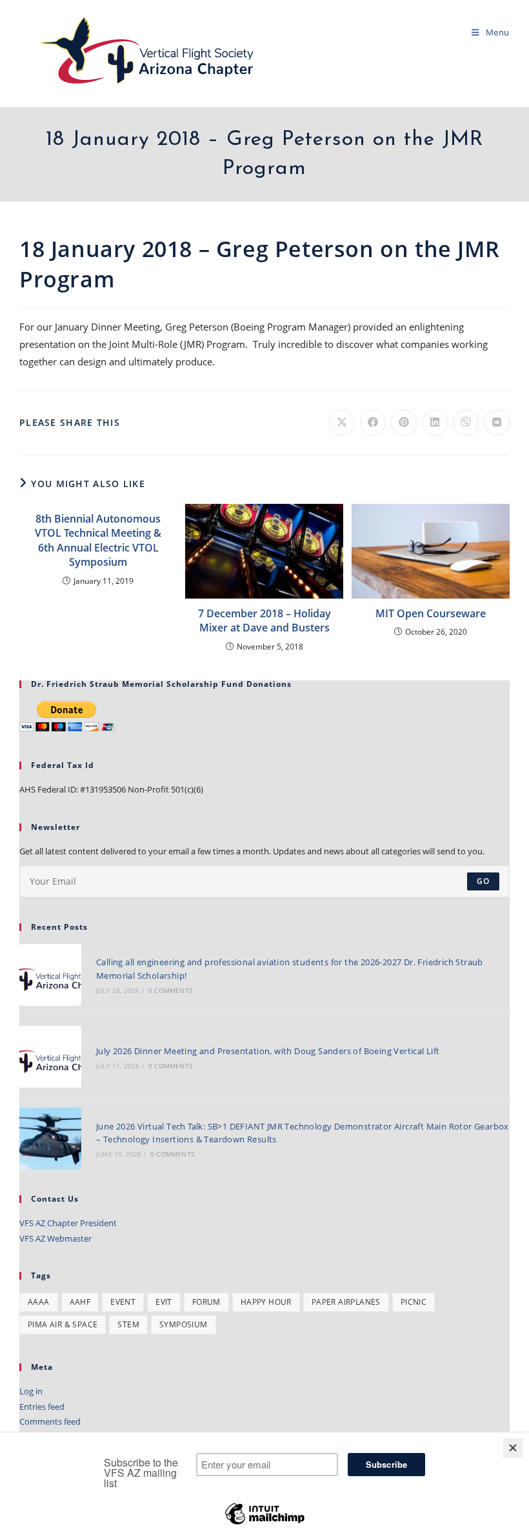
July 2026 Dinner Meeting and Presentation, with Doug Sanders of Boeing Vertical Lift (268, 1051)
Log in (31, 1391)
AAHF (80, 1301)
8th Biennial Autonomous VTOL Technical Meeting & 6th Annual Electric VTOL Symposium (98, 540)
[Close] (513, 1447)
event (122, 1301)
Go (483, 881)
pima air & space (62, 1324)
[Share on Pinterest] (404, 423)
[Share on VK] (497, 423)
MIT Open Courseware (430, 613)
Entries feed (42, 1406)
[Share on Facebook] (373, 423)
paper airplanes (346, 1301)
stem (128, 1324)
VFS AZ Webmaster (55, 1238)
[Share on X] (342, 423)
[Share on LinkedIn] (435, 423)
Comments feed (50, 1421)
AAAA (39, 1301)
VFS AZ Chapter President (68, 1223)
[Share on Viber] (466, 423)
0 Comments (170, 990)
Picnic (413, 1301)
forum (206, 1301)
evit (163, 1301)
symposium (183, 1324)
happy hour (266, 1301)
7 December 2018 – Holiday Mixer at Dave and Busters (264, 620)
